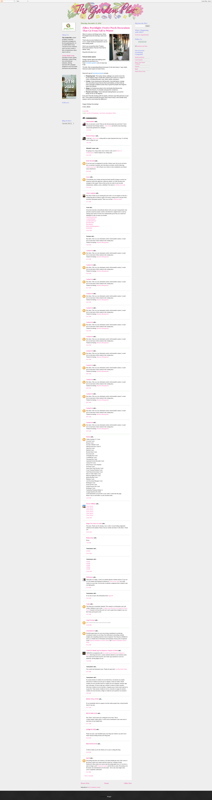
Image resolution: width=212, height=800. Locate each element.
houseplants (109, 113)
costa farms (102, 113)
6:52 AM (88, 671)
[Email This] (83, 107)
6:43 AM (88, 345)
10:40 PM (88, 625)
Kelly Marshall (90, 161)
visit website (108, 126)
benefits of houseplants (93, 113)
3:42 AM (88, 155)
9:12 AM (88, 644)
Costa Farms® (139, 60)
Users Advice (89, 506)
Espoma (137, 66)
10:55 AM (89, 532)
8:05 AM (88, 373)
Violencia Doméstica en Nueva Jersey (99, 640)
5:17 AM (88, 201)
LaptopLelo (89, 250)
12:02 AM (89, 517)
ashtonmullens (90, 121)
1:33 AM (88, 498)
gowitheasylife (90, 222)
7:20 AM (88, 661)
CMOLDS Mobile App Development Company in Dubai (102, 650)
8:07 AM (88, 402)
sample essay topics (91, 167)
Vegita (88, 604)
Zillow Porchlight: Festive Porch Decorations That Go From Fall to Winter (106, 29)
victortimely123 (90, 631)
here (94, 52)
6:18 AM (88, 738)
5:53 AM (88, 587)
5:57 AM (88, 614)
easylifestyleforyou (91, 220)
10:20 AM (89, 571)
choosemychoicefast (91, 217)
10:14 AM (89, 553)
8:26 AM (88, 171)
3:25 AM (88, 598)
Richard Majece (90, 136)
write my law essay (114, 581)
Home (106, 783)
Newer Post (85, 783)
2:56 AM (88, 187)
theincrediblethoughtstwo (92, 226)
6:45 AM (88, 359)
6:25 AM (88, 273)
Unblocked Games (102, 766)
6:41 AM (88, 302)
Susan (88, 177)
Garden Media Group (68, 55)
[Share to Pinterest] (89, 107)
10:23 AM (89, 230)
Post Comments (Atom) (94, 787)
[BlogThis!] (85, 107)
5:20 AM (88, 244)
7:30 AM (88, 542)
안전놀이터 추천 (91, 729)
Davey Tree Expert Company (140, 63)
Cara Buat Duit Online (121, 669)
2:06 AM (88, 693)
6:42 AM (88, 330)
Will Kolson (89, 577)
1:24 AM (88, 130)
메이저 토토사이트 (91, 713)
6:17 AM (88, 707)
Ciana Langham (90, 193)
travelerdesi (89, 228)
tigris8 (88, 758)
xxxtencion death (117, 199)
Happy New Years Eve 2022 (94, 523)
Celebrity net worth (120, 185)
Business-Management (102, 242)
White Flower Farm (140, 71)
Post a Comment (89, 775)
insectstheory (89, 224)
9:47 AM (88, 431)
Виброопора (89, 538)
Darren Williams (91, 503)
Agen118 (110, 595)
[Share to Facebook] (88, 107)
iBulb (136, 69)
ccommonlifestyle (90, 219)
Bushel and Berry (139, 57)
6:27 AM (88, 287)
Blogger (109, 796)
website (88, 551)
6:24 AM (88, 259)
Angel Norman (90, 620)
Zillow (114, 113)
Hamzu (88, 437)
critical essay (95, 138)
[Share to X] (86, 107)
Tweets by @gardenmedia (142, 35)
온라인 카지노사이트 (92, 699)
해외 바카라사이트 (91, 743)
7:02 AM (88, 142)
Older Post (128, 783)
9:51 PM (88, 772)
